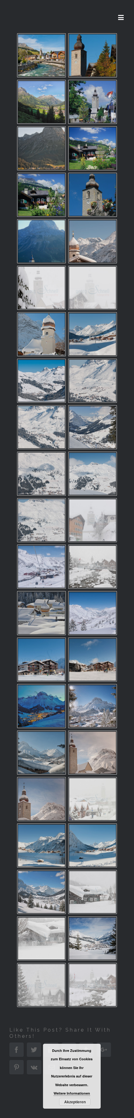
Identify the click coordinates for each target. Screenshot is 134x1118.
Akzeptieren (75, 1102)
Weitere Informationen (72, 1093)
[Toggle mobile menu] (121, 17)
